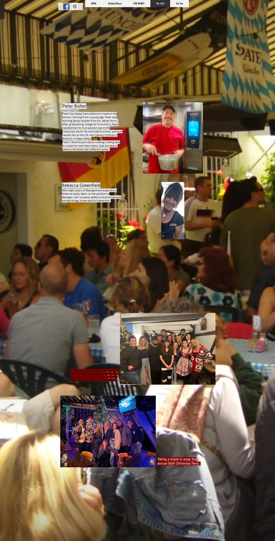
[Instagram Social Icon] (75, 6)
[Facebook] (66, 6)
